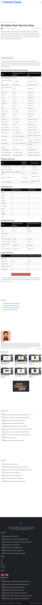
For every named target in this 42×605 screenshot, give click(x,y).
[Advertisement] (21, 13)
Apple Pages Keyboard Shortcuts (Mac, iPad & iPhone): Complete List (21, 363)
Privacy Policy (3, 565)
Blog (5, 22)
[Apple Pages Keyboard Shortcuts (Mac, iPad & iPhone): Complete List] (21, 358)
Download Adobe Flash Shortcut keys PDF (21, 274)
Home (2, 22)
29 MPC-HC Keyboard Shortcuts (21, 375)
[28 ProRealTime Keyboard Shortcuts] (35, 371)
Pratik (4, 28)
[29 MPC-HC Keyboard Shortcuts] (21, 371)
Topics (2, 560)
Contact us (3, 567)
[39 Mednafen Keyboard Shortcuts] (7, 371)
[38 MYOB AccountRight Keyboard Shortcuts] (7, 358)
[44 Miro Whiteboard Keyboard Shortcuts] (35, 358)
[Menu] (1, 2)
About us (2, 564)
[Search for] (40, 2)
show (11, 57)
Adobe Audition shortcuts (6, 281)
